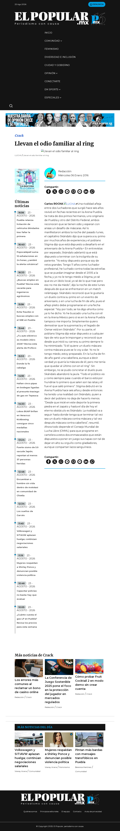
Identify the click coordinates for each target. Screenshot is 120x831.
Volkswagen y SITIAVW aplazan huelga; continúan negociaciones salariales (27, 539)
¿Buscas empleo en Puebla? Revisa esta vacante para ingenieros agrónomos (28, 288)
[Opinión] (60, 119)
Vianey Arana (21, 771)
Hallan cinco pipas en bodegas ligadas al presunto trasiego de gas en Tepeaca (28, 389)
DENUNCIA (98, 4)
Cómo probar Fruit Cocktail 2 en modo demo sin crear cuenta (89, 683)
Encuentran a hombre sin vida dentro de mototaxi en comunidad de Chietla (27, 487)
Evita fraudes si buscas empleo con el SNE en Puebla (27, 316)
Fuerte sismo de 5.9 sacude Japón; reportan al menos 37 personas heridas (27, 455)
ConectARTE (52, 81)
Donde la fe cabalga (23, 365)
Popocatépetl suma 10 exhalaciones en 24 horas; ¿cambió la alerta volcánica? (27, 258)
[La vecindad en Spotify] (27, 180)
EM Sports (51, 89)
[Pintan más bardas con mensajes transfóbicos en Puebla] (89, 739)
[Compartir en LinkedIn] (85, 191)
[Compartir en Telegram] (67, 191)
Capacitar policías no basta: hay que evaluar (27, 595)
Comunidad (52, 40)
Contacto (77, 811)
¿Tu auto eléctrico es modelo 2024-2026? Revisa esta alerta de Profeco (27, 341)
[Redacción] (50, 173)
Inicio (48, 32)
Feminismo (52, 49)
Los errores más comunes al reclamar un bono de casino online (27, 686)
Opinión (50, 73)
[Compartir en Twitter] (54, 191)
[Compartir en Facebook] (48, 191)
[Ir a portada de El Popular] (60, 18)
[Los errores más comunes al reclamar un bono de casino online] (29, 668)
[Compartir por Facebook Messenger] (79, 191)
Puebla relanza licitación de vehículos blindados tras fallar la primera (28, 228)
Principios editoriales (49, 811)
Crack (19, 135)
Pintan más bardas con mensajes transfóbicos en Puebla (88, 756)
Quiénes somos (30, 811)
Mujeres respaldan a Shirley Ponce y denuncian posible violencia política (27, 569)
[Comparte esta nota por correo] (73, 191)
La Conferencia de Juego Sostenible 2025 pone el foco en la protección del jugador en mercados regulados (58, 690)
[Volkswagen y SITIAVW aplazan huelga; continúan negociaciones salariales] (29, 739)
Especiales (52, 97)
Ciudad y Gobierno (57, 65)
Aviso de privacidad (93, 811)
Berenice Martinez (83, 767)
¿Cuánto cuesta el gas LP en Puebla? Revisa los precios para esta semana (27, 620)
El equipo (66, 811)
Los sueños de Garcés (25, 513)
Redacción (64, 171)
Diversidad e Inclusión (60, 57)
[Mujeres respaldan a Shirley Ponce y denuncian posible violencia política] (59, 739)
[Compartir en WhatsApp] (60, 191)
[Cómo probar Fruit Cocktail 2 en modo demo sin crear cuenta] (89, 666)
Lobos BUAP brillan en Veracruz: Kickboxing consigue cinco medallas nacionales (27, 421)
